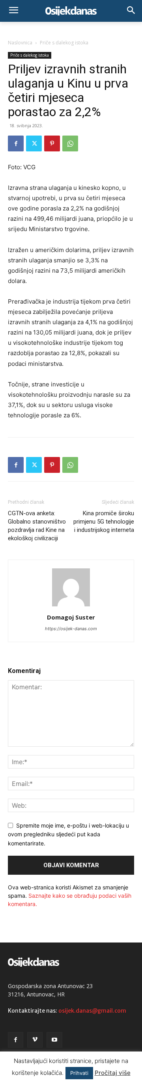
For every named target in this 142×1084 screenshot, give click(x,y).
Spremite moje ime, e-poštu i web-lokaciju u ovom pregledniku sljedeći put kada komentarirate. (68, 834)
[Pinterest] (52, 143)
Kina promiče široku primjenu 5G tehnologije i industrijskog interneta (103, 521)
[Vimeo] (35, 1040)
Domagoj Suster (71, 617)
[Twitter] (34, 143)
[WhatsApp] (70, 143)
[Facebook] (16, 143)
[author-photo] (71, 606)
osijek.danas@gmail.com (92, 1010)
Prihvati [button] (79, 1073)
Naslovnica (20, 42)
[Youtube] (54, 1040)
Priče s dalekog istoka (64, 42)
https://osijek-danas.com (71, 628)
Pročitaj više (113, 1072)
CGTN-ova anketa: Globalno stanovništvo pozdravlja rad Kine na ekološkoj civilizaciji (37, 526)
